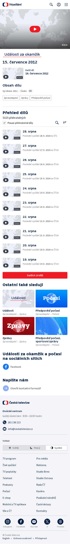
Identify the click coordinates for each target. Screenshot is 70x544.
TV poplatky (9, 471)
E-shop (7, 497)
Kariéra (40, 491)
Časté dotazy (43, 504)
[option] (13, 448)
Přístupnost (41, 538)
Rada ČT (40, 484)
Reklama (41, 465)
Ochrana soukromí (22, 538)
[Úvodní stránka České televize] (16, 403)
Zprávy (24, 97)
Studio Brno (42, 471)
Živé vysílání (9, 465)
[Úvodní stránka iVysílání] (12, 5)
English (6, 538)
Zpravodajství (11, 97)
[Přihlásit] (59, 4)
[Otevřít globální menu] (66, 4)
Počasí (6, 491)
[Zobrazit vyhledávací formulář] (51, 4)
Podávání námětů (46, 497)
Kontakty (41, 510)
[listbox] (35, 448)
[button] (35, 29)
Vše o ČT (7, 510)
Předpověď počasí (40, 97)
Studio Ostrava (44, 478)
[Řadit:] (64, 122)
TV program (9, 458)
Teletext (7, 478)
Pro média (42, 458)
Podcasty (8, 484)
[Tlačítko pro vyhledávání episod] (57, 123)
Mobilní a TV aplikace (14, 504)
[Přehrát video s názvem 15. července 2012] (35, 29)
